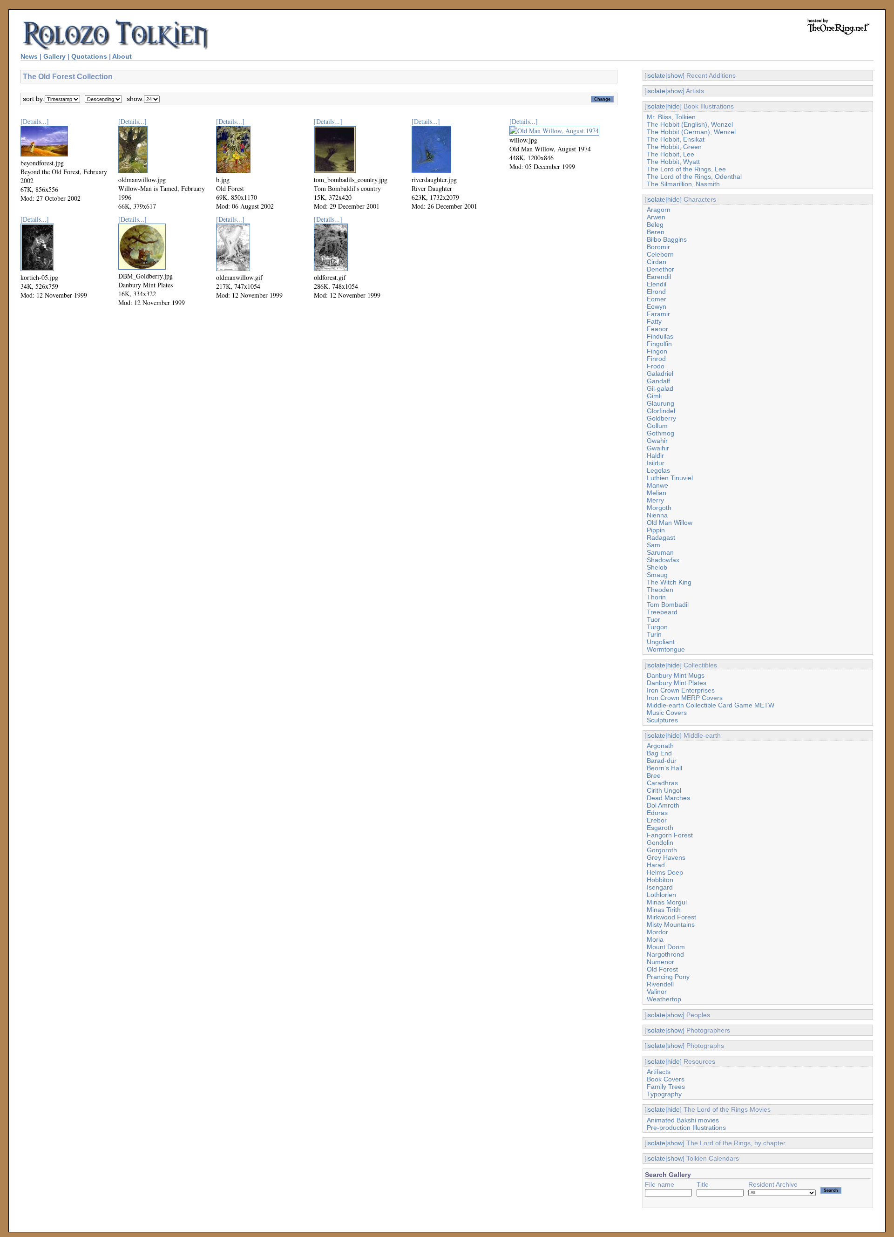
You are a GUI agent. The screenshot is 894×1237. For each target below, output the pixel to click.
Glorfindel (661, 411)
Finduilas (660, 336)
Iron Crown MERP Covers (685, 697)
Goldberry (661, 418)
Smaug (657, 574)
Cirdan (656, 261)
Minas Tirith (664, 909)
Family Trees (666, 1086)
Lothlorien (661, 894)
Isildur (655, 463)
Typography (664, 1094)
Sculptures (662, 720)
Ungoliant (661, 642)
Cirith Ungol (664, 790)
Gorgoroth (662, 850)
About (122, 56)
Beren (655, 232)
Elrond (656, 291)
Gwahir (657, 440)
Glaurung (660, 403)
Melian (656, 492)
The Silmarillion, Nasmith (683, 184)
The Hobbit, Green (674, 146)
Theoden (660, 589)
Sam (653, 545)
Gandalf (658, 381)
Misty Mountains (671, 924)
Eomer (656, 299)
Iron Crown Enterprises (681, 690)
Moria (655, 939)
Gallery (54, 56)
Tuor (653, 619)
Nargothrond (665, 954)
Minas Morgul (667, 902)
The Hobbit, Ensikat (675, 139)
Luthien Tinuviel (670, 478)
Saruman (660, 552)
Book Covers (665, 1079)
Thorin (656, 597)
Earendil (659, 276)
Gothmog (660, 433)
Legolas (658, 470)
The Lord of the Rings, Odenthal (694, 176)
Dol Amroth (663, 805)
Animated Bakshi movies (683, 1120)
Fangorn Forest (670, 835)
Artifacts (658, 1071)
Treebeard (662, 612)
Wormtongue (666, 649)
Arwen (656, 217)
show (675, 75)
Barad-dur (662, 760)
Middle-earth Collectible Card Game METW (710, 705)
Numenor (660, 961)
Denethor (660, 269)
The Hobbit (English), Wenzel (690, 124)
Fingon (657, 351)
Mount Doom (666, 947)
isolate (655, 75)
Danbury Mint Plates (676, 682)
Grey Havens (666, 857)
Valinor (657, 991)
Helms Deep (665, 872)
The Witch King (669, 582)
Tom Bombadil (668, 604)
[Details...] (34, 121)
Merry (655, 500)
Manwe (657, 485)
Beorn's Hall (664, 768)
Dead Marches (668, 798)
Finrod (656, 358)
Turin (654, 634)
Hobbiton (660, 880)
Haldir (655, 455)
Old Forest (662, 969)
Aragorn (658, 209)
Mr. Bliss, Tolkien (671, 117)
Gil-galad (660, 388)
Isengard (660, 887)
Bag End (659, 753)
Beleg (655, 224)
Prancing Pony (668, 976)
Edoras (657, 812)
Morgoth (659, 507)
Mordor (657, 932)
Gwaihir (658, 448)
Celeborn (660, 254)
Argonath (660, 745)
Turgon (657, 627)
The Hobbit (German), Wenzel (691, 132)
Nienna (657, 515)
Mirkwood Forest (671, 917)
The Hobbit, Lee (670, 154)
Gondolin (660, 842)
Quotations (89, 56)
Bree (654, 775)
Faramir (658, 314)
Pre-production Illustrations (686, 1127)
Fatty (654, 321)
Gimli (654, 396)
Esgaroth (660, 827)
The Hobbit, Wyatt (673, 161)
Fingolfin (659, 343)
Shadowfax (663, 560)
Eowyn (656, 306)
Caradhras (662, 783)
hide (673, 106)
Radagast (661, 537)
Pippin (656, 530)
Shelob (657, 567)
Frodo (655, 366)
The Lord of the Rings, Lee (686, 169)
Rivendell (660, 984)
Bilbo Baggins (667, 239)
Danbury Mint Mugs (675, 675)
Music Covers (667, 712)
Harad (656, 865)
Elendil (656, 284)
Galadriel (660, 373)
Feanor (657, 329)
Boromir (658, 247)
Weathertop (664, 999)
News (29, 56)
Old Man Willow (669, 522)
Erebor (657, 820)
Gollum (657, 425)
